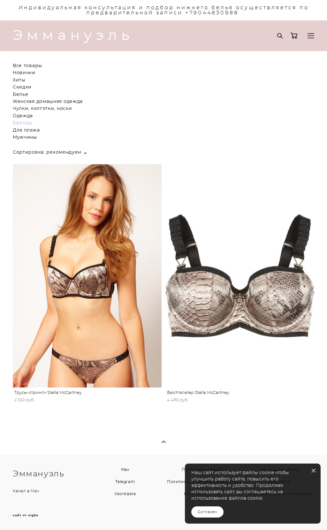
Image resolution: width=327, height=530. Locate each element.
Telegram (125, 482)
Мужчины (25, 137)
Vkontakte (125, 494)
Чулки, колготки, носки (42, 108)
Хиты (19, 80)
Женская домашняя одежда (48, 101)
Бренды (23, 123)
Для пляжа (26, 130)
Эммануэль (73, 36)
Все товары (27, 66)
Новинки (24, 73)
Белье (20, 94)
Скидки (22, 87)
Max (35, 491)
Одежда (23, 116)
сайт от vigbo (25, 515)
